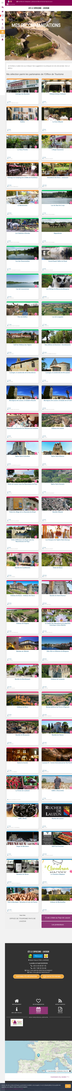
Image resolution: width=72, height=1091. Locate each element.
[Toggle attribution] (70, 1071)
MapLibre (66, 1071)
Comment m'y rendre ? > (60, 1077)
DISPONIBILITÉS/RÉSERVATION (26, 976)
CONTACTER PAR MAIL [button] (53, 976)
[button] (22, 92)
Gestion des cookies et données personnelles (12, 1089)
